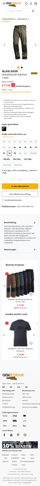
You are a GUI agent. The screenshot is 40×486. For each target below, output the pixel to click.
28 (4, 147)
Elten (32, 455)
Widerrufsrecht (26, 471)
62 (26, 153)
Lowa (32, 458)
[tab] (20, 233)
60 (20, 153)
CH (18, 387)
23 (15, 141)
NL (26, 387)
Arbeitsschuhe (7, 397)
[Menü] (4, 3)
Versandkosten (8, 480)
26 (31, 141)
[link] (20, 194)
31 (9, 147)
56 (9, 153)
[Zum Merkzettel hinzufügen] (31, 294)
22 (9, 141)
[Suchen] (33, 11)
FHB (5, 458)
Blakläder (5, 455)
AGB (18, 471)
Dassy (23, 455)
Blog (31, 474)
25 (25, 141)
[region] (20, 45)
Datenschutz (25, 474)
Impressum (12, 471)
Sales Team (6, 383)
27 (36, 141)
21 (4, 141)
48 (25, 147)
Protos (14, 461)
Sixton (32, 461)
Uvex (23, 465)
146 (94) (33, 153)
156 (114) (17, 165)
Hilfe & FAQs (26, 397)
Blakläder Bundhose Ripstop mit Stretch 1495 (20, 300)
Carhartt (14, 455)
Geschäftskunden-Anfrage (20, 194)
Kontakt (25, 400)
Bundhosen (6, 400)
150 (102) (16, 159)
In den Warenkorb (20, 186)
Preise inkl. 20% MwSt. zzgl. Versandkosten (16, 92)
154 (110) (7, 165)
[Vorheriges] (4, 45)
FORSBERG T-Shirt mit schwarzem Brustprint (20, 350)
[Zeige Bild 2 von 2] (22, 67)
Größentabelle (8, 137)
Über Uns (25, 394)
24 (20, 141)
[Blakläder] (34, 73)
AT (11, 387)
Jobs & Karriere (18, 383)
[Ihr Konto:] (31, 4)
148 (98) (6, 159)
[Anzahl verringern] (3, 180)
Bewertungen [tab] (10, 249)
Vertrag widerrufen (14, 474)
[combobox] (17, 11)
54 (4, 153)
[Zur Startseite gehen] (13, 4)
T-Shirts (5, 404)
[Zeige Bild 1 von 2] (18, 67)
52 (36, 147)
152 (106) (27, 159)
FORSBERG (15, 458)
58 (15, 153)
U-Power (14, 465)
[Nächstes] (35, 45)
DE (3, 387)
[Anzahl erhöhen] (36, 180)
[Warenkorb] (36, 4)
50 (31, 147)
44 (15, 147)
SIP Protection (24, 461)
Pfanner (6, 461)
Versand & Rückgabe (30, 407)
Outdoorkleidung (8, 407)
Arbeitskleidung (8, 394)
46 (20, 147)
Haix (23, 458)
